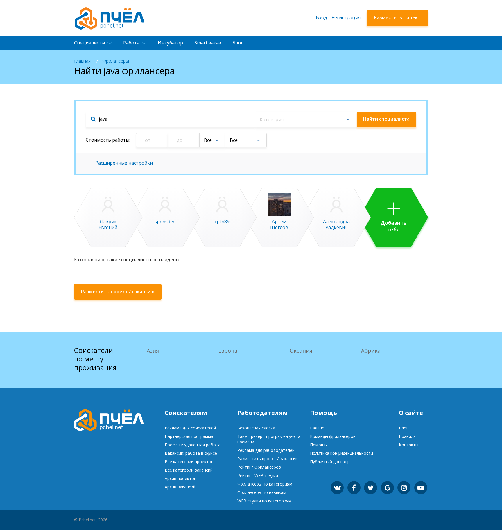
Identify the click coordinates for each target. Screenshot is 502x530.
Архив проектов (180, 478)
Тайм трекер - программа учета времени (268, 439)
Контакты (408, 444)
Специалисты (89, 43)
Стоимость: (108, 140)
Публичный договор (330, 461)
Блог (237, 43)
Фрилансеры (115, 61)
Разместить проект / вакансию (268, 458)
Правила (407, 436)
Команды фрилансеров (333, 436)
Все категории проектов (189, 461)
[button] (306, 119)
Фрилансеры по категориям (264, 484)
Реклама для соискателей (190, 428)
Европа (227, 350)
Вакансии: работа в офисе (191, 453)
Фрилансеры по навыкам (261, 492)
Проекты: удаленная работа (192, 444)
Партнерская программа (189, 436)
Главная (82, 61)
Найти (386, 119)
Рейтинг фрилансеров (259, 467)
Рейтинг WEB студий (257, 475)
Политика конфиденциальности (341, 453)
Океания (301, 350)
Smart (207, 43)
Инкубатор (170, 43)
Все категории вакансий (189, 470)
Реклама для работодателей (266, 450)
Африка (371, 350)
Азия (153, 350)
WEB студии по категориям (264, 501)
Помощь (318, 444)
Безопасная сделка (256, 428)
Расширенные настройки (124, 163)
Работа (131, 43)
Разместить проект (397, 17)
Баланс (317, 428)
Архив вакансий (180, 487)
